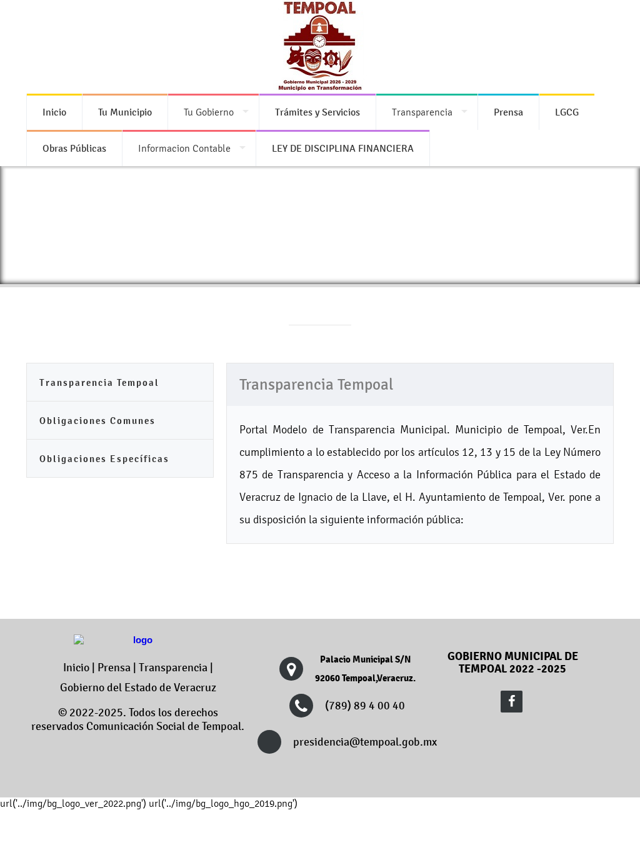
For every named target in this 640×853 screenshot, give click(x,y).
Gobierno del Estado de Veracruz (138, 687)
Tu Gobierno (209, 112)
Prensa (114, 667)
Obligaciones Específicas (104, 459)
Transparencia (422, 112)
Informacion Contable (184, 148)
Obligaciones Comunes (97, 420)
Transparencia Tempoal (99, 382)
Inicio (76, 667)
